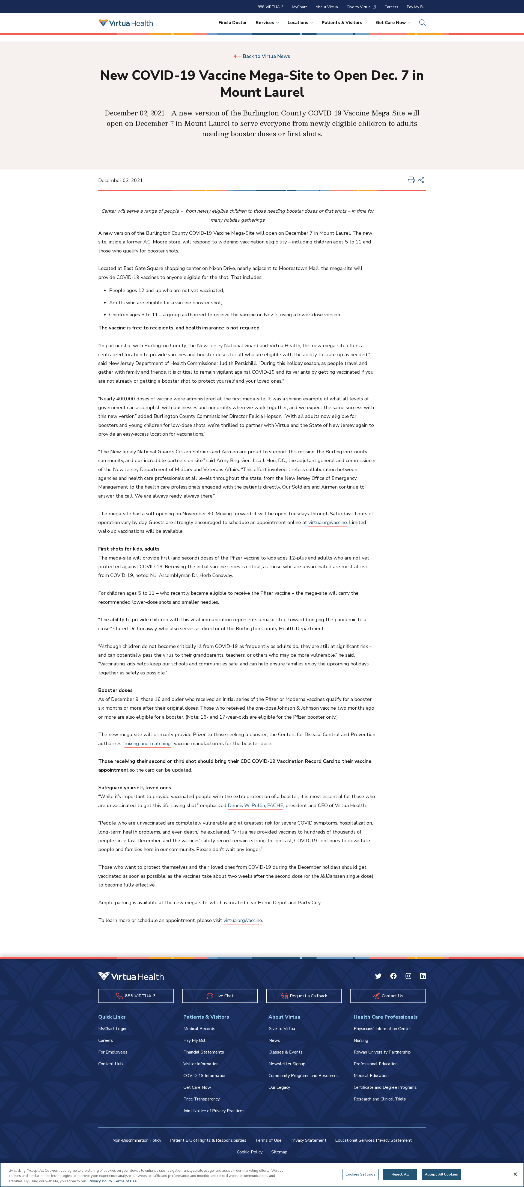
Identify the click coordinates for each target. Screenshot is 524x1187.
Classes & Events (286, 1052)
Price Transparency (201, 1099)
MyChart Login (112, 1029)
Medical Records (199, 1029)
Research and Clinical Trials (380, 1099)
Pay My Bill (416, 7)
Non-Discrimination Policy (136, 1140)
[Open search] (422, 22)
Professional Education (376, 1064)
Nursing (361, 1040)
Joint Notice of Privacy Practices (214, 1111)
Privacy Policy (100, 1181)
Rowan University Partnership (382, 1052)
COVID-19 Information (205, 1076)
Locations (298, 23)
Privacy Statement (308, 1140)
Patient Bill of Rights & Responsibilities (208, 1140)
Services (265, 23)
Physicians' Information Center (382, 1029)
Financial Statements (203, 1052)
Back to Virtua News (266, 56)
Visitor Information (201, 1064)
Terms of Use (268, 1140)
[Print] (411, 180)
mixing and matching (147, 743)
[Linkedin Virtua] (423, 977)
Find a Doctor (233, 23)
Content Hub (110, 1064)
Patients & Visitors (342, 23)
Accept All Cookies (441, 1174)
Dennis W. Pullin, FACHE (255, 805)
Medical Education (371, 1076)
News (274, 1040)
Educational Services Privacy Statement (373, 1140)
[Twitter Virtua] (378, 977)
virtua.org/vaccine (327, 522)
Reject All (400, 1174)
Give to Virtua (359, 7)
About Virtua (326, 7)
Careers (391, 7)
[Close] (515, 1174)
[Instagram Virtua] (408, 977)
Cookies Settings (361, 1174)
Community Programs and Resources (304, 1076)
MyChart (299, 7)
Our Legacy (279, 1087)
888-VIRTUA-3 (271, 7)
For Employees (112, 1052)
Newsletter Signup (287, 1064)
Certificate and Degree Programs (385, 1087)
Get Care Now (391, 23)
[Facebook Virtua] (393, 977)
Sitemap (279, 1152)
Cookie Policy (250, 1152)
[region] (262, 1175)
